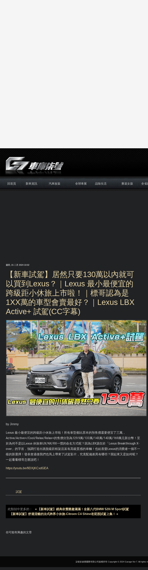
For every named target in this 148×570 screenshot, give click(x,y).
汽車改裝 (54, 183)
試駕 (19, 491)
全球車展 (81, 183)
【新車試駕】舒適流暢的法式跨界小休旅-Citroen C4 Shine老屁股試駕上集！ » (64, 514)
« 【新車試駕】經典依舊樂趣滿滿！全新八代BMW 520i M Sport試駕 (82, 509)
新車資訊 (31, 183)
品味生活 (101, 183)
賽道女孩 (127, 183)
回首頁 (11, 183)
